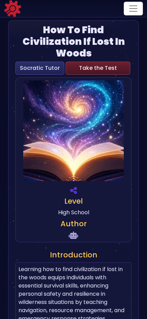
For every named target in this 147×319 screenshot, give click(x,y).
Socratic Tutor (40, 68)
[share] (73, 190)
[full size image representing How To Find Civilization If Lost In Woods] (73, 131)
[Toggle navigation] (133, 8)
